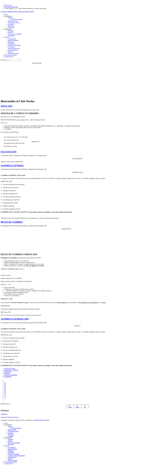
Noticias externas (17, 19)
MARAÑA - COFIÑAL (11, 370)
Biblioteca (11, 42)
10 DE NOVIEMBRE (10, 375)
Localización (12, 39)
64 (5, 384)
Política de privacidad (12, 417)
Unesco (103, 302)
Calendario (11, 44)
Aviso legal (4, 417)
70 (5, 394)
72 (5, 397)
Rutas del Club (12, 21)
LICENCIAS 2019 (9, 368)
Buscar (3, 60)
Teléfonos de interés (14, 45)
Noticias (10, 18)
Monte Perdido (61, 302)
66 (5, 388)
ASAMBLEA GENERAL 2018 (15, 319)
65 (5, 386)
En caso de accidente (15, 34)
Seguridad (11, 35)
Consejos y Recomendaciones (14, 47)
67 (5, 389)
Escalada (11, 24)
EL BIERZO (8, 376)
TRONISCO (8, 372)
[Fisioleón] (4, 414)
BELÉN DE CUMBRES (12, 222)
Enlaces (10, 32)
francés (27, 302)
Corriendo (11, 27)
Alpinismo (11, 26)
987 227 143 (7, 5)
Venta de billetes (13, 40)
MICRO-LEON (38, 420)
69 (5, 392)
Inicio (6, 14)
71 (5, 396)
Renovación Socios (10, 55)
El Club (6, 37)
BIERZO (7, 373)
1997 (79, 302)
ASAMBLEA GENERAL (12, 165)
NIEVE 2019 (6, 106)
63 (5, 383)
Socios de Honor (13, 53)
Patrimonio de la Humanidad (89, 302)
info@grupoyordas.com (11, 7)
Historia (10, 52)
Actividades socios (14, 22)
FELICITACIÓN (8, 152)
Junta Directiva (12, 50)
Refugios (11, 31)
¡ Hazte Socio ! (9, 56)
